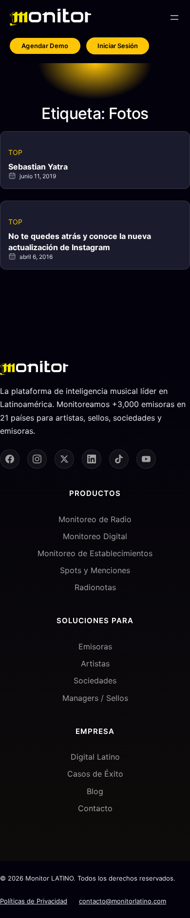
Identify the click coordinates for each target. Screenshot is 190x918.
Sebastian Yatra (38, 166)
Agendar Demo (45, 46)
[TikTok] (119, 459)
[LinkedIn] (91, 459)
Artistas (95, 663)
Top (15, 152)
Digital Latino (95, 757)
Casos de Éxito (95, 774)
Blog (95, 791)
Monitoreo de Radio (95, 519)
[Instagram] (37, 459)
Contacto (95, 808)
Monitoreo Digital (95, 536)
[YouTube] (146, 459)
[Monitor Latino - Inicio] (50, 17)
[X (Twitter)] (64, 459)
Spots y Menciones (95, 570)
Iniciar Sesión (117, 46)
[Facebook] (9, 459)
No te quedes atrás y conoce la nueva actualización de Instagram (79, 241)
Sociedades (95, 680)
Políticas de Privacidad (33, 901)
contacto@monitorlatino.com (122, 901)
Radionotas (95, 587)
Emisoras (95, 646)
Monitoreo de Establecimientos (95, 553)
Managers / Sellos (95, 698)
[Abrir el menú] (174, 17)
